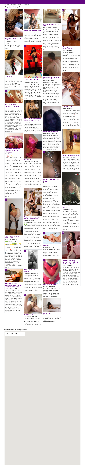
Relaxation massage (50, 285)
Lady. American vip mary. (70, 155)
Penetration (47, 313)
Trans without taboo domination (31, 80)
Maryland (20, 4)
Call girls (7, 4)
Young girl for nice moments (30, 270)
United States (13, 4)
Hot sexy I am (47, 245)
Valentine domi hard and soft (13, 39)
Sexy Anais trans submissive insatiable (12, 105)
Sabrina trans (28, 314)
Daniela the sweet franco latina (51, 180)
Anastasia (8, 76)
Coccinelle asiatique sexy (32, 30)
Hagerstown (28, 159)
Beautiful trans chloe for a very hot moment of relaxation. (13, 150)
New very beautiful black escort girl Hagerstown (32, 119)
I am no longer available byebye (70, 206)
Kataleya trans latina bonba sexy (12, 237)
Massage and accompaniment (67, 47)
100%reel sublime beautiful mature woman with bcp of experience (13, 285)
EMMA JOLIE (7, 2)
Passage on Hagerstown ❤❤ (51, 25)
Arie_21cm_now (67, 106)
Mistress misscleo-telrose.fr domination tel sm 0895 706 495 (70, 262)
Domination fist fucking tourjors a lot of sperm (51, 78)
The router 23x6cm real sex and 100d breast (32, 217)
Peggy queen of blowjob (51, 131)
